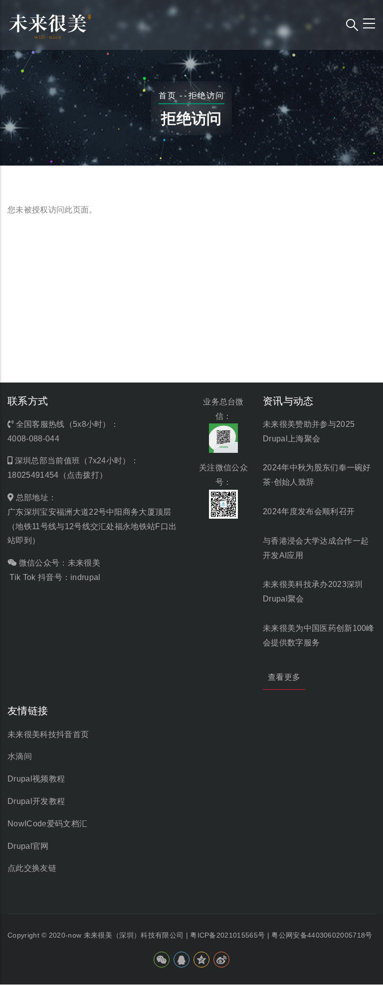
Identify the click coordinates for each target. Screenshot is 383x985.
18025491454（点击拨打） (57, 475)
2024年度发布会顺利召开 (309, 511)
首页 (168, 95)
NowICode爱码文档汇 (47, 823)
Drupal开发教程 (36, 801)
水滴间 (19, 756)
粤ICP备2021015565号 (227, 935)
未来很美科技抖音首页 (48, 734)
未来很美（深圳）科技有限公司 (134, 935)
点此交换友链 (31, 868)
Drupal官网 (28, 846)
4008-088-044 (33, 438)
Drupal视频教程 (36, 779)
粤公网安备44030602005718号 (321, 935)
